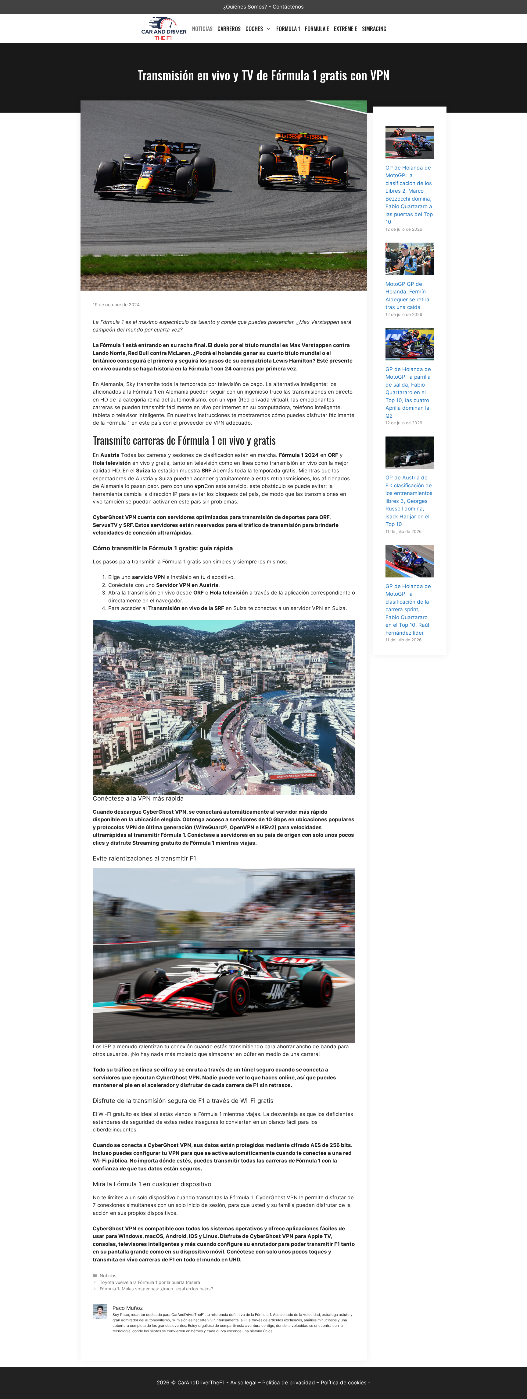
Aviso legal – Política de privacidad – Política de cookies (298, 1383)
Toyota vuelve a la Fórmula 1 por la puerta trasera (150, 1282)
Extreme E (345, 29)
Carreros (229, 29)
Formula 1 (288, 29)
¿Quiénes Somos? (245, 7)
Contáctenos (288, 7)
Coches (254, 29)
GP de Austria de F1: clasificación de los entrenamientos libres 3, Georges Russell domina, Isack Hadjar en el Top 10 (408, 501)
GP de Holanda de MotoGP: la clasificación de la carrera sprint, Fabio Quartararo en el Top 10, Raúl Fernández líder (408, 609)
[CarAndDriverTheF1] (163, 28)
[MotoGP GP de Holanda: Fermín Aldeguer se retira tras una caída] (409, 271)
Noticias (202, 29)
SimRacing (374, 29)
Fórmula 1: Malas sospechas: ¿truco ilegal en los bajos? (156, 1288)
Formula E (317, 29)
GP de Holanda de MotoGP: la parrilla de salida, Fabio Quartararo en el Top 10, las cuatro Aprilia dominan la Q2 (408, 392)
